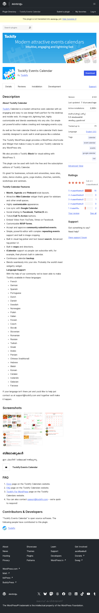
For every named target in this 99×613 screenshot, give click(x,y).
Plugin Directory (9, 12)
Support (92, 86)
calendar (92, 137)
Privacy (6, 560)
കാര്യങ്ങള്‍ (80, 551)
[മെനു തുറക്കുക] (95, 4)
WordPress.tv (58, 560)
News (5, 551)
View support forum (77, 237)
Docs (8, 484)
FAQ (8, 487)
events (92, 148)
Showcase (32, 546)
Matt (6, 573)
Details (8, 86)
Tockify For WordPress (17, 491)
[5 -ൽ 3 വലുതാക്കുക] (39, 416)
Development (54, 86)
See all (93, 213)
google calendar (89, 153)
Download (90, 73)
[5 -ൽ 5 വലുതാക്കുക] (60, 416)
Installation (37, 86)
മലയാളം (13, 594)
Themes (30, 551)
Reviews (22, 86)
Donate (80, 556)
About (5, 546)
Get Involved (81, 546)
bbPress (8, 577)
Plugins (30, 556)
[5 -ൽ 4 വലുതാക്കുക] (39, 435)
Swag (79, 560)
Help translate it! (69, 19)
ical (94, 158)
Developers (56, 556)
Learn (53, 546)
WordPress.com (11, 568)
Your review (73, 213)
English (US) (91, 131)
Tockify (24, 75)
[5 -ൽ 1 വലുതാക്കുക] (18, 416)
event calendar (89, 143)
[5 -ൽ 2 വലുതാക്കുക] (18, 433)
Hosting (6, 556)
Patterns (31, 560)
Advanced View (75, 166)
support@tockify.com (37, 499)
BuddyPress (10, 582)
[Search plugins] (29, 27)
